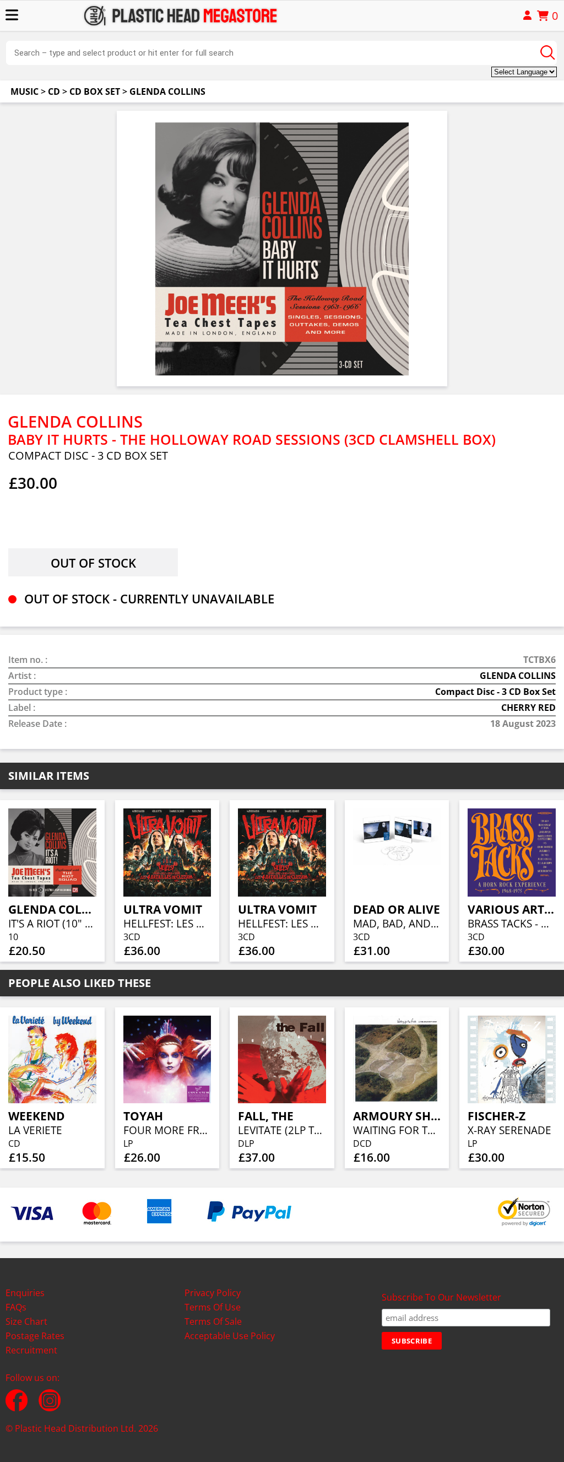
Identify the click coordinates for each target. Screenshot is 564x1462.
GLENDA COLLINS (167, 91)
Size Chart (26, 1321)
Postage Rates (35, 1336)
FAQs (16, 1307)
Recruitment (31, 1350)
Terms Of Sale (213, 1321)
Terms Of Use (213, 1307)
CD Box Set (94, 91)
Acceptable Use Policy (230, 1336)
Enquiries (25, 1293)
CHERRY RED (528, 708)
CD (54, 91)
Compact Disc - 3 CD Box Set (495, 692)
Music (24, 91)
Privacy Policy (213, 1293)
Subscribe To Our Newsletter (441, 1297)
